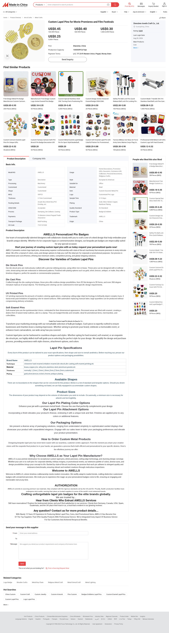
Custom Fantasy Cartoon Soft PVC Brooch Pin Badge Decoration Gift (156, 286)
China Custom (10, 594)
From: (14, 533)
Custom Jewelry (40, 594)
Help (125, 12)
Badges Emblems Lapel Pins (92, 594)
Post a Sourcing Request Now (57, 568)
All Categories (10, 12)
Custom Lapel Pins (12, 599)
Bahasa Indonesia (148, 619)
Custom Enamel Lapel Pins (115, 594)
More (135, 48)
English (31, 619)
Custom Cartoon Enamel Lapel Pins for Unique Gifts (156, 268)
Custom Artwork (57, 594)
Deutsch (80, 619)
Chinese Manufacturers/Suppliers (57, 616)
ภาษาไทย (122, 619)
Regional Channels (111, 616)
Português (46, 619)
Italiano (73, 619)
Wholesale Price (88, 616)
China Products (39, 616)
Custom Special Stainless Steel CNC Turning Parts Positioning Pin (156, 199)
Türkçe (129, 619)
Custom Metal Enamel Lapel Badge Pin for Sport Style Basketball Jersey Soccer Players (156, 303)
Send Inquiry (67, 59)
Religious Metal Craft (55, 582)
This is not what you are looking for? (31, 568)
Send (22, 564)
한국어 (103, 619)
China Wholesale (75, 616)
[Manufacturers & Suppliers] (14, 4)
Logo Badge (7, 582)
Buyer (114, 12)
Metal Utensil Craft (74, 582)
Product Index (124, 616)
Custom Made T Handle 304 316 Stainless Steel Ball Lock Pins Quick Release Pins (156, 251)
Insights (142, 616)
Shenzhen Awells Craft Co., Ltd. (146, 23)
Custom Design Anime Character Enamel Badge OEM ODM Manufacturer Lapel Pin (156, 217)
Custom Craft (25, 594)
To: (16, 538)
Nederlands (88, 619)
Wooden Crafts (22, 582)
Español (38, 619)
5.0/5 (141, 31)
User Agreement (97, 624)
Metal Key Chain (37, 582)
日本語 (110, 619)
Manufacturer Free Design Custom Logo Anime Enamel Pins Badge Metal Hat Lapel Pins (156, 182)
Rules (165, 12)
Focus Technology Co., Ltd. (69, 624)
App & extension (138, 12)
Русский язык (64, 619)
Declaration (108, 624)
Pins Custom (72, 594)
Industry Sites (99, 616)
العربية (97, 619)
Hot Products (28, 616)
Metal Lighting (90, 582)
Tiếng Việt (137, 619)
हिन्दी (115, 619)
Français (54, 619)
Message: (13, 544)
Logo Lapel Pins (29, 599)
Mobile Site (134, 616)
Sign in (164, 6)
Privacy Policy (118, 624)
